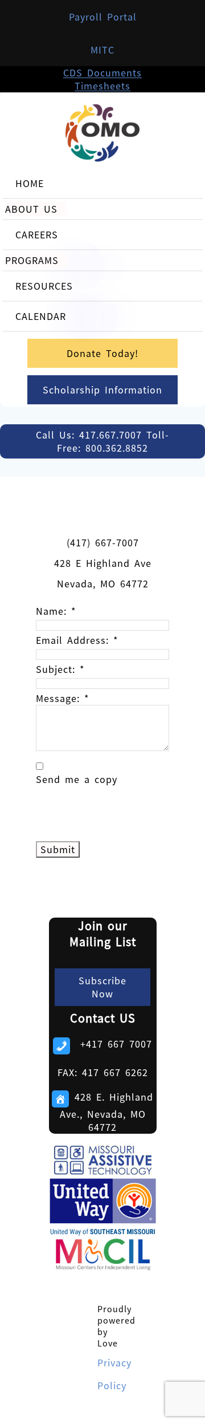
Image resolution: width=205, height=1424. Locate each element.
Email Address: (77, 640)
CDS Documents (102, 72)
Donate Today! (102, 353)
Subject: (60, 669)
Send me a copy (76, 779)
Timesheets (102, 85)
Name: (56, 611)
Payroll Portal (103, 16)
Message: (62, 698)
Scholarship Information (102, 389)
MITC (102, 49)
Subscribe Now (102, 987)
